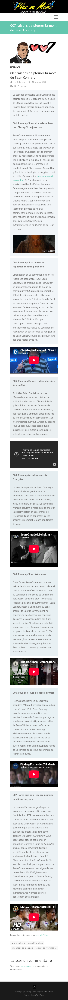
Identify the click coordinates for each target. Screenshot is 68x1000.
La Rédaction (19, 82)
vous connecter (27, 966)
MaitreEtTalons (42, 935)
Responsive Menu (56, 17)
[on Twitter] (34, 987)
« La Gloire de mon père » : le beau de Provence (34, 948)
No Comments (20, 86)
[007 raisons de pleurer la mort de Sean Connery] (34, 52)
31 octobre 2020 (38, 82)
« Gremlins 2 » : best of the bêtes (27, 943)
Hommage (15, 67)
